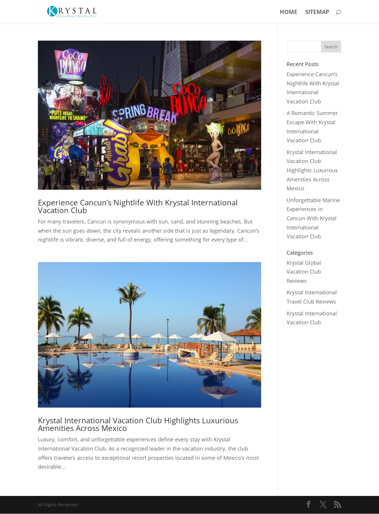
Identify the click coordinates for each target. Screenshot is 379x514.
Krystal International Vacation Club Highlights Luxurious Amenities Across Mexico (138, 424)
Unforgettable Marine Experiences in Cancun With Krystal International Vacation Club (313, 218)
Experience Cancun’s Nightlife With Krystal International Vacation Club (138, 206)
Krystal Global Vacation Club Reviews (304, 271)
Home (288, 13)
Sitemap (317, 13)
